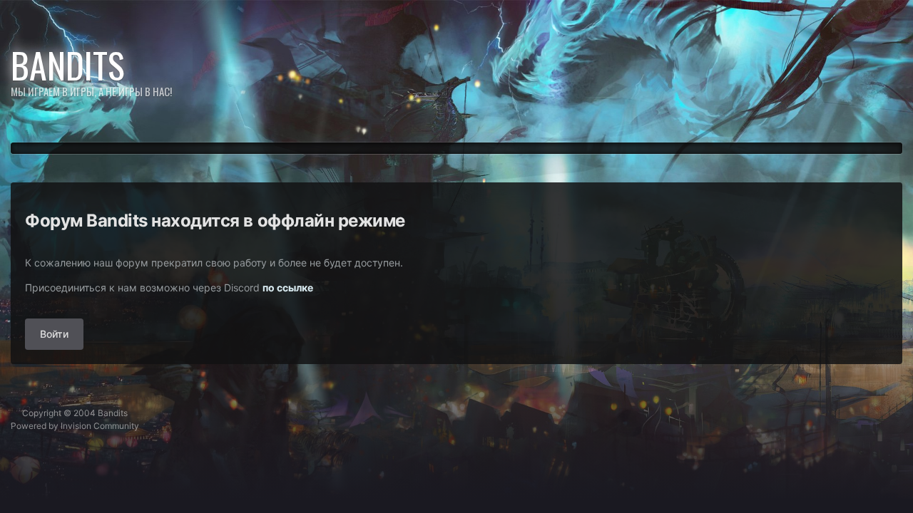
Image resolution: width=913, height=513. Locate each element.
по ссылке (287, 287)
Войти (54, 334)
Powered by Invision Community (75, 425)
